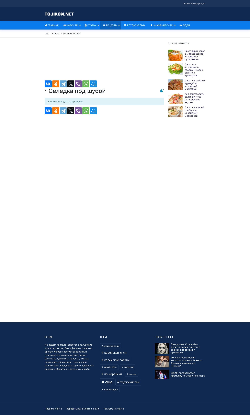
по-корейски (113, 374)
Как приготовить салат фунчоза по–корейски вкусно (194, 98)
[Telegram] (63, 83)
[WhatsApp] (85, 83)
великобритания (111, 346)
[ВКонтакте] (48, 83)
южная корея (110, 389)
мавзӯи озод (110, 367)
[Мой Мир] (93, 83)
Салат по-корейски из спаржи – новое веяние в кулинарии (194, 70)
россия (132, 374)
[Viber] (78, 83)
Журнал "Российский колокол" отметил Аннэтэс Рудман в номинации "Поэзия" (186, 361)
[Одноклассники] (55, 83)
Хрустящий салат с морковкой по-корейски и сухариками (195, 55)
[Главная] (47, 33)
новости (128, 367)
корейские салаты (116, 360)
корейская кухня (115, 352)
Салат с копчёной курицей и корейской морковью (195, 84)
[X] (70, 83)
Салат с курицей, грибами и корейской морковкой (195, 111)
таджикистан (129, 382)
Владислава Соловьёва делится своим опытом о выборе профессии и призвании (185, 348)
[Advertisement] (104, 60)
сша (108, 382)
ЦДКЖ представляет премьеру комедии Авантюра (188, 374)
